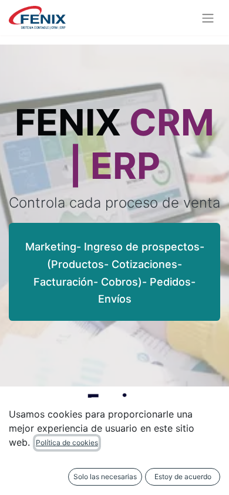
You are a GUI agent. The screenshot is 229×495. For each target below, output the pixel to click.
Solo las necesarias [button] (105, 476)
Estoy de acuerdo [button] (182, 476)
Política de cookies (67, 442)
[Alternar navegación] (208, 17)
